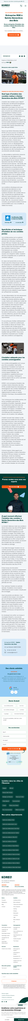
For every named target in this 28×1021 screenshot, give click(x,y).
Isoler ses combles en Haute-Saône (10, 850)
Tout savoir (4, 968)
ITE (14, 921)
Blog (3, 904)
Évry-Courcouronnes (7, 809)
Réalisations (4, 902)
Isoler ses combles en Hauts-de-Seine (11, 854)
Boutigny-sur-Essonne (7, 796)
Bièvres (11, 788)
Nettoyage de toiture (6, 927)
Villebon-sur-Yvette (19, 809)
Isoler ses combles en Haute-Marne (10, 845)
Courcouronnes (16, 801)
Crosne (4, 805)
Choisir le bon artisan (6, 948)
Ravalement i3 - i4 (17, 958)
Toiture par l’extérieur (18, 904)
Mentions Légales (5, 993)
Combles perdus (17, 900)
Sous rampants (16, 906)
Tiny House (15, 940)
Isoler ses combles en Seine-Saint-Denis (11, 867)
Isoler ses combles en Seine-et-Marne (11, 863)
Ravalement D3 (16, 956)
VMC (14, 917)
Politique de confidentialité (7, 997)
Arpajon (4, 788)
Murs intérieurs (16, 919)
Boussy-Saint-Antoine (7, 792)
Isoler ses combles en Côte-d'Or (10, 837)
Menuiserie (15, 913)
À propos (4, 900)
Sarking (15, 908)
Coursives (15, 915)
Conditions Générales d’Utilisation (8, 995)
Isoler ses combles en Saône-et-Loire (11, 858)
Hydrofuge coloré (5, 935)
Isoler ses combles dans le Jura (10, 824)
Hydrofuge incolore (6, 933)
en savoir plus (19, 222)
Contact (3, 906)
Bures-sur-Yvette (20, 796)
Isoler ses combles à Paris (8, 819)
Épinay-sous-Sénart (14, 805)
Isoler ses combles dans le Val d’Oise (11, 828)
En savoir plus (16, 969)
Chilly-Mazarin (6, 801)
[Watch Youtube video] (14, 77)
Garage (15, 910)
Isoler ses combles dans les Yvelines (11, 832)
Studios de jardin (17, 938)
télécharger (7, 222)
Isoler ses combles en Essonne (9, 841)
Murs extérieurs (16, 902)
